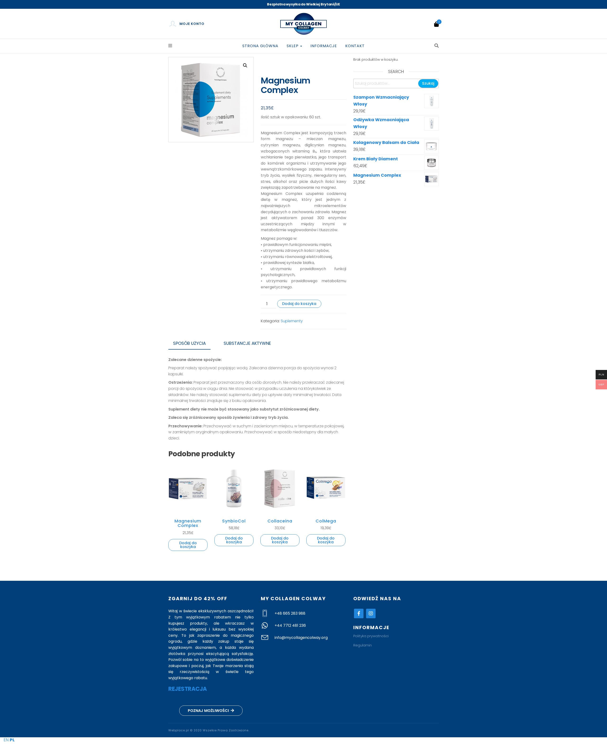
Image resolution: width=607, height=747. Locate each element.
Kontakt (355, 46)
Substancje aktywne (247, 343)
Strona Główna (260, 46)
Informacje (323, 46)
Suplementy (292, 321)
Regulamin (362, 645)
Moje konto (191, 23)
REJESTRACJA (187, 689)
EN (6, 740)
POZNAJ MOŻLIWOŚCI (209, 710)
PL (12, 740)
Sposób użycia (189, 343)
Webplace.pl (178, 730)
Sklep (293, 46)
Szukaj (428, 83)
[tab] (193, 344)
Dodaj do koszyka (299, 303)
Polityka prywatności (371, 635)
